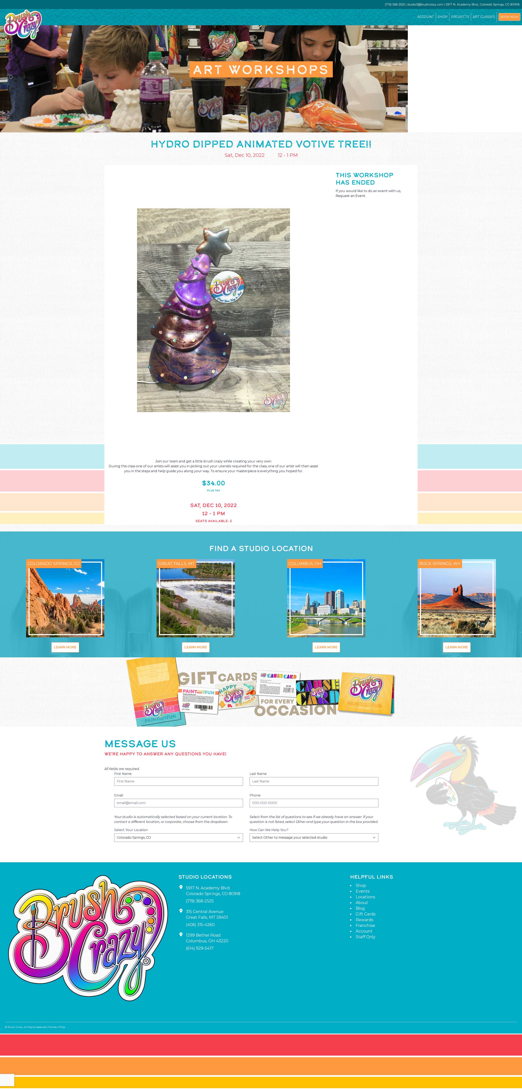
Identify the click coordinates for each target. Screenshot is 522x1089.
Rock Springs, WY (439, 563)
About (362, 902)
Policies (52, 1026)
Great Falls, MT (176, 563)
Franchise (365, 925)
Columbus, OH (305, 563)
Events (363, 891)
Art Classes (484, 17)
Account (425, 17)
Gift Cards (366, 914)
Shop (443, 17)
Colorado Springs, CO (54, 563)
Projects (460, 17)
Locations (365, 896)
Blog (360, 908)
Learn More (65, 647)
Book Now (509, 17)
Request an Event (350, 196)
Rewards (364, 919)
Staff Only (365, 936)
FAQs (62, 1026)
